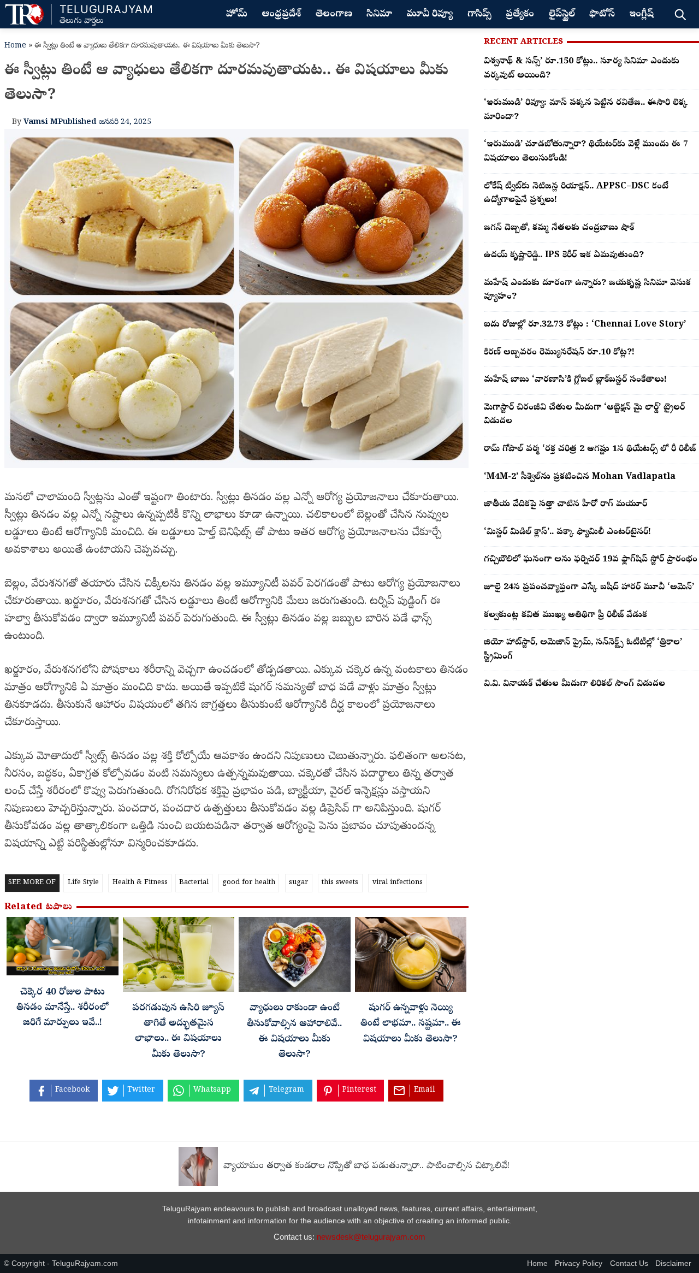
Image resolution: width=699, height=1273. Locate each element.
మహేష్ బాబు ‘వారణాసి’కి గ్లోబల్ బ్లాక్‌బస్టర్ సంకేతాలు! (575, 380)
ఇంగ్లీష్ (641, 14)
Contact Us (629, 1263)
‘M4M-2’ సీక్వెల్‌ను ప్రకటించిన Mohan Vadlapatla (580, 477)
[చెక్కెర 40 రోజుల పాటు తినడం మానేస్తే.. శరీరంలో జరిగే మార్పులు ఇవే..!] (63, 949)
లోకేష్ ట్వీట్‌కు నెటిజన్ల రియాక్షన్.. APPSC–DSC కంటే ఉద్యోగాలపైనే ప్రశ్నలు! (576, 194)
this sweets (340, 882)
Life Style (83, 882)
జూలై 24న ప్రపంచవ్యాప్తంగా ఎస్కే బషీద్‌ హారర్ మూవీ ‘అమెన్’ (589, 588)
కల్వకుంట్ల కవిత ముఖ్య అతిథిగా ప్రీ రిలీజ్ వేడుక (565, 615)
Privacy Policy (578, 1263)
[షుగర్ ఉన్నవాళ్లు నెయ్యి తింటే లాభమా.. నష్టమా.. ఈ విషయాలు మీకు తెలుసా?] (411, 957)
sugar (298, 882)
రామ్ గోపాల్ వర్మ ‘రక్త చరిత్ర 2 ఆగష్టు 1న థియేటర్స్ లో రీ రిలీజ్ (590, 449)
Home (15, 46)
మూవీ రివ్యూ (429, 14)
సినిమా (379, 14)
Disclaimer (673, 1263)
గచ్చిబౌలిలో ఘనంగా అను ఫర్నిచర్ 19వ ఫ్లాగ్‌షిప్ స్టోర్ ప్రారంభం (590, 560)
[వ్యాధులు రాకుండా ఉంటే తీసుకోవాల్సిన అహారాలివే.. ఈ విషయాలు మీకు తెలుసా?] (295, 957)
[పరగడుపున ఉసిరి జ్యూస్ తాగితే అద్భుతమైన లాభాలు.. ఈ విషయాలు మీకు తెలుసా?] (179, 957)
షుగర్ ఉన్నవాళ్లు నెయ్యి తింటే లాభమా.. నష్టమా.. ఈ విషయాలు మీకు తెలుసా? (410, 1024)
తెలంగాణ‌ (334, 14)
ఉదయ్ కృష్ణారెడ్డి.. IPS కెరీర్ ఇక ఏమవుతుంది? (564, 256)
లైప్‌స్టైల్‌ (562, 14)
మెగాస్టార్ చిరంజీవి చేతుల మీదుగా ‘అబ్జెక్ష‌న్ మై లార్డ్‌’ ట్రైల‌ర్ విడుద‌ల (584, 415)
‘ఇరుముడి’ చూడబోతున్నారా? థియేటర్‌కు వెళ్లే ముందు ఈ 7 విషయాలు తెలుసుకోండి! (586, 152)
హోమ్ (236, 14)
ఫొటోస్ (602, 14)
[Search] (680, 14)
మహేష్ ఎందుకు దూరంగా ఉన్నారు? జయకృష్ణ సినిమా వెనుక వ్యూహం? (587, 290)
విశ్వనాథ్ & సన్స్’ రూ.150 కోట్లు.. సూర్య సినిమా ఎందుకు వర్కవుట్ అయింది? (581, 69)
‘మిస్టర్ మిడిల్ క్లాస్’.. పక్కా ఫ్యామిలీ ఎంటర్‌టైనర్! (567, 532)
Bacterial (194, 882)
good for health (248, 882)
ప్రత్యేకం (520, 14)
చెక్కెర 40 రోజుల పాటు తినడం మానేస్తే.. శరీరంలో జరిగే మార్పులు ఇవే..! (62, 1008)
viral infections (397, 882)
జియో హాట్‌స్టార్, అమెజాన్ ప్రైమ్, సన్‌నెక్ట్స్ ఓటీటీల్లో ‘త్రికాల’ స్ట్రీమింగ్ (583, 650)
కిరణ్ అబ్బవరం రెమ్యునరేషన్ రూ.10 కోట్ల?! (559, 353)
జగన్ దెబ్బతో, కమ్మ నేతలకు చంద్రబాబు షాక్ (559, 228)
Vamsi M (40, 122)
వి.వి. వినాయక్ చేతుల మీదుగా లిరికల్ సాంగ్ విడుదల (574, 684)
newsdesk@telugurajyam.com (371, 1236)
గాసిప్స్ (479, 14)
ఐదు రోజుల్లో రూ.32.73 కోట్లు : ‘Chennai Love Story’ (585, 325)
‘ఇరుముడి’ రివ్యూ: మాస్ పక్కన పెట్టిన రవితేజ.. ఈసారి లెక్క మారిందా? (586, 110)
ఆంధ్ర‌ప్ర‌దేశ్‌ (281, 14)
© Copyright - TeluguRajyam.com (61, 1263)
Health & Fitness (140, 882)
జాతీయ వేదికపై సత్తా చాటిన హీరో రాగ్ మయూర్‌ (565, 505)
